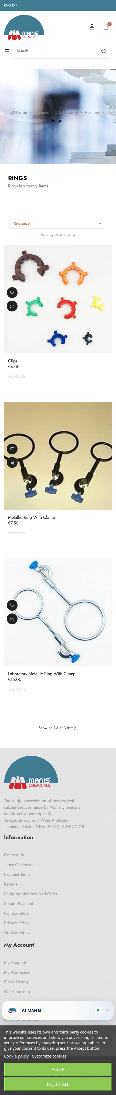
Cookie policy (16, 1056)
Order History (16, 982)
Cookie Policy (16, 932)
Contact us (14, 855)
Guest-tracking (17, 991)
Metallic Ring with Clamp (31, 517)
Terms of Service (19, 864)
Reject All (58, 1084)
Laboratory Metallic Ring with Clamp (42, 673)
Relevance (59, 223)
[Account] (92, 27)
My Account (15, 962)
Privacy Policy (16, 923)
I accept (58, 1069)
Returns (10, 884)
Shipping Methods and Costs (30, 894)
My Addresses (16, 972)
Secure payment (18, 903)
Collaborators (16, 913)
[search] (103, 51)
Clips (12, 361)
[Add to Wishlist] (12, 292)
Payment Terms (17, 874)
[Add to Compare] (12, 306)
